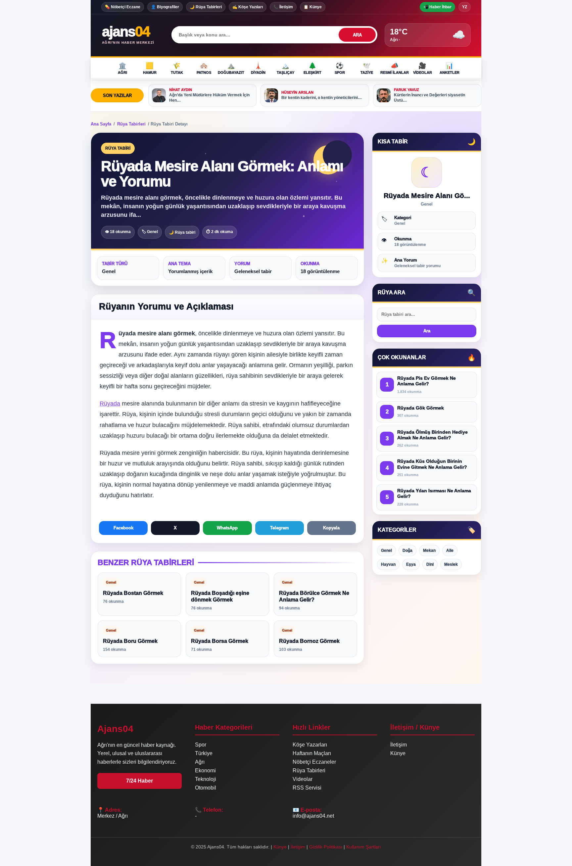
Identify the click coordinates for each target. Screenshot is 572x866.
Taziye (366, 68)
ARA (357, 34)
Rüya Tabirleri (131, 123)
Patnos (204, 68)
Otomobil (205, 788)
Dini (430, 564)
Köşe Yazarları (310, 744)
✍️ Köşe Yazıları (247, 7)
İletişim (398, 744)
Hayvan (388, 564)
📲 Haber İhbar (437, 7)
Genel (386, 550)
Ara (426, 331)
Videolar (422, 68)
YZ (464, 7)
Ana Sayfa (101, 123)
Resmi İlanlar (394, 68)
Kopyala (331, 527)
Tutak (177, 68)
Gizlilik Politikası (325, 846)
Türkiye (204, 753)
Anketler (449, 68)
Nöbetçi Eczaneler (314, 762)
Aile (449, 550)
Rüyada (110, 403)
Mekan (429, 550)
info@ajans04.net (313, 816)
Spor (340, 68)
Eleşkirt (312, 68)
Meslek (451, 564)
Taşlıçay (285, 68)
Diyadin (258, 68)
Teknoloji (205, 779)
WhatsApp (227, 527)
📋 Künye (313, 7)
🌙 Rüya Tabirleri (206, 7)
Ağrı (122, 68)
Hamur (150, 68)
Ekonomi (205, 770)
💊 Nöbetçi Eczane (122, 7)
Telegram (279, 527)
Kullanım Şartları (363, 846)
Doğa (407, 550)
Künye (397, 753)
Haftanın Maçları (312, 753)
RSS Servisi (307, 788)
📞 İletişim (283, 7)
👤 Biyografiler (165, 7)
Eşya (411, 564)
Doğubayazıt (231, 68)
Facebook (123, 527)
